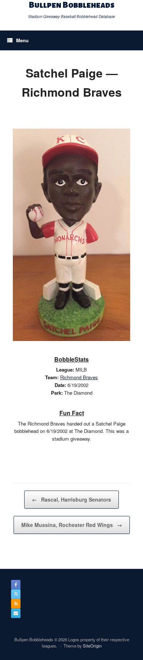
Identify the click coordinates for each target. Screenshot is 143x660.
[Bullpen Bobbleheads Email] (16, 613)
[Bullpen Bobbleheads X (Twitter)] (16, 594)
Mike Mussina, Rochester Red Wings (71, 524)
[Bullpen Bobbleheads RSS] (16, 604)
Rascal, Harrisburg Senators (71, 499)
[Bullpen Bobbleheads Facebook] (16, 584)
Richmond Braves (79, 377)
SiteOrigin (92, 646)
